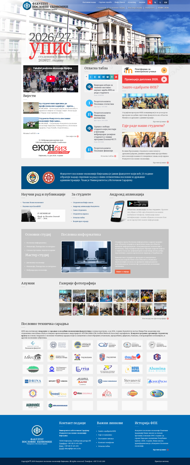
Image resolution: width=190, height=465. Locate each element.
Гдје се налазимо (105, 435)
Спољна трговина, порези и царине (40, 250)
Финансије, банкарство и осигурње (40, 246)
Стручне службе (105, 2)
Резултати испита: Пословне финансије (103, 149)
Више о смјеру (122, 272)
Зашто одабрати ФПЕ (107, 431)
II (95, 77)
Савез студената (79, 210)
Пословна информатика (36, 243)
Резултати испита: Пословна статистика (104, 102)
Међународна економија (36, 270)
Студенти (101, 8)
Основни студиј (117, 8)
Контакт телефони (106, 442)
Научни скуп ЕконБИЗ (32, 206)
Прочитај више (159, 122)
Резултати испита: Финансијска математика (102, 115)
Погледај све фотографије (154, 318)
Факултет (149, 8)
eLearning (132, 2)
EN (165, 2)
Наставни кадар (89, 2)
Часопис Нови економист (33, 202)
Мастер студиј (135, 8)
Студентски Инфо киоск (83, 202)
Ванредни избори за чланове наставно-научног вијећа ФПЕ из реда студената (104, 89)
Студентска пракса (81, 214)
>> (38, 133)
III (99, 77)
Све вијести (71, 136)
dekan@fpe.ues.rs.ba (72, 449)
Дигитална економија (35, 263)
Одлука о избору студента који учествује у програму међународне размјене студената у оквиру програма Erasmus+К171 (105, 133)
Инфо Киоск (120, 2)
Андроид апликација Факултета (86, 206)
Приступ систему (162, 461)
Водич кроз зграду (80, 221)
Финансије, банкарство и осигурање (41, 266)
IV (103, 77)
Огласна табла (107, 156)
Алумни (142, 2)
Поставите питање (106, 439)
